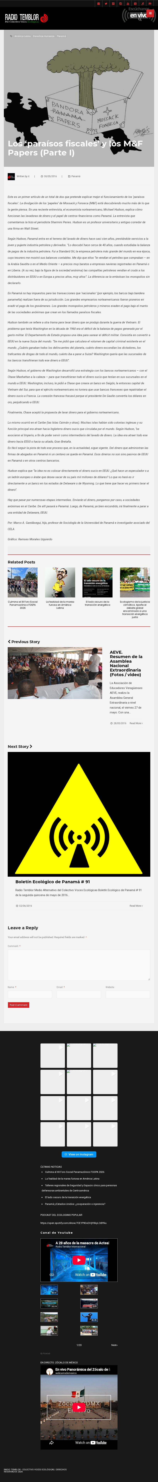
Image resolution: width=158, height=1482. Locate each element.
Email (61, 987)
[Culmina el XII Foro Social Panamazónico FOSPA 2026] (23, 582)
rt (28, 176)
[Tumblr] (135, 4)
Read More (136, 723)
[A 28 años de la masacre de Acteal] (49, 1289)
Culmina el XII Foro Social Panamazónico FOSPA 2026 (23, 605)
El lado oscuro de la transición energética (97, 603)
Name (12, 987)
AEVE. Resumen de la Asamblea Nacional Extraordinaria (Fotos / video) (126, 663)
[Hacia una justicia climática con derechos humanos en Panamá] (49, 1317)
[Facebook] (99, 4)
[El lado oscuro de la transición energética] (97, 582)
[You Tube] (128, 4)
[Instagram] (120, 4)
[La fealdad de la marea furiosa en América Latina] (60, 582)
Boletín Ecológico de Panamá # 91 (52, 881)
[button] (52, 1055)
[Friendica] (113, 4)
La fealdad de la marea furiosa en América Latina (60, 605)
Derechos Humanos (44, 36)
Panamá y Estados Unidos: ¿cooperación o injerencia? (75, 1204)
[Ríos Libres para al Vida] (49, 1303)
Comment (14, 946)
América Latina (22, 36)
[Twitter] (106, 4)
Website (110, 987)
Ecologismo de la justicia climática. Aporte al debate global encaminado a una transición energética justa (135, 609)
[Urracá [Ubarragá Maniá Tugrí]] (89, 1317)
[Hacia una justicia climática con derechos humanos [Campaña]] (89, 1303)
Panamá (61, 36)
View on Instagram (81, 1154)
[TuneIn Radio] (142, 4)
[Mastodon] (150, 4)
